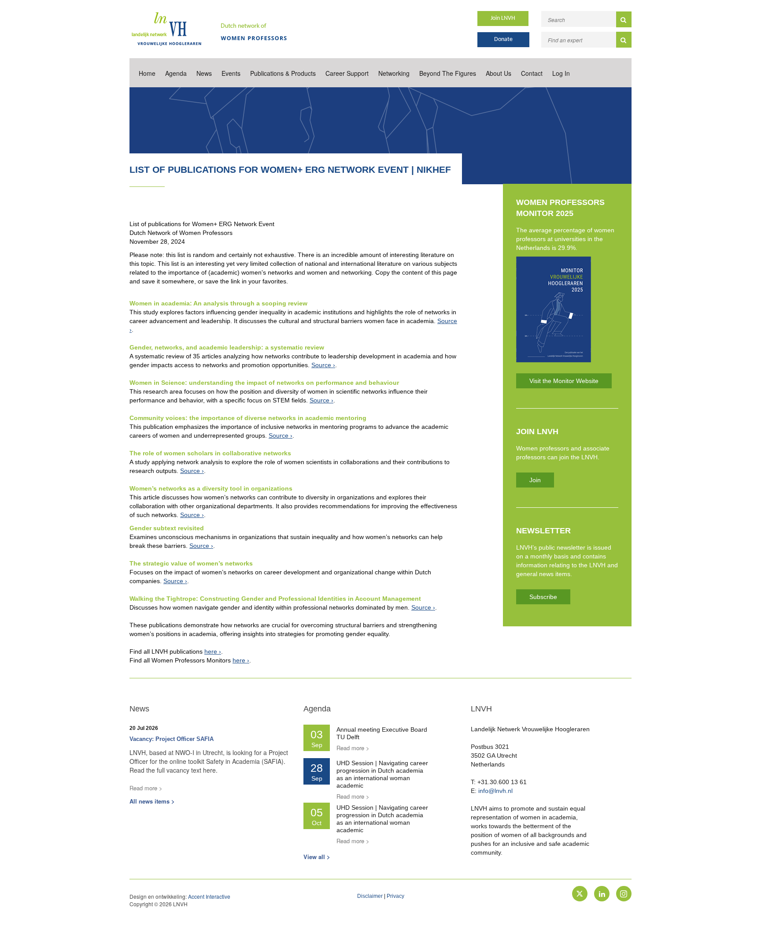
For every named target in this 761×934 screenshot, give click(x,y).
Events (231, 73)
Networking (394, 73)
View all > (316, 856)
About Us (498, 73)
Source (321, 364)
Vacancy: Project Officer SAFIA (171, 739)
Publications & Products (283, 73)
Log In (561, 73)
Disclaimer (370, 896)
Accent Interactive (209, 896)
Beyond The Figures (447, 73)
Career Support (347, 73)
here (210, 651)
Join (535, 480)
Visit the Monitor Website (563, 380)
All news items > (152, 801)
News (204, 73)
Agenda (176, 73)
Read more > (146, 788)
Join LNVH (503, 18)
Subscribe (543, 596)
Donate (503, 39)
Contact (532, 73)
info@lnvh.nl (495, 790)
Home (147, 73)
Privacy (395, 896)
